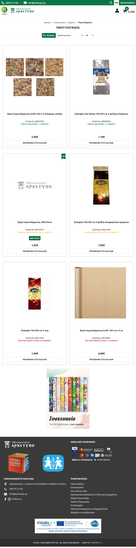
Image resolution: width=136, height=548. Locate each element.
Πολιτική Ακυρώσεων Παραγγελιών (89, 509)
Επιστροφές (77, 505)
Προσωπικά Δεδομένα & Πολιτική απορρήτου (94, 494)
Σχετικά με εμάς (79, 491)
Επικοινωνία (77, 487)
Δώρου (71, 22)
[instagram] (9, 499)
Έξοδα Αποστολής (80, 498)
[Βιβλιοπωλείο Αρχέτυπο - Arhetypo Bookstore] (22, 10)
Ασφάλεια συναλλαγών (83, 512)
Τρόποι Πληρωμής (80, 501)
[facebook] (5, 499)
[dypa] (68, 526)
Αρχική (47, 22)
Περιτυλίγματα (85, 22)
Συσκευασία (59, 22)
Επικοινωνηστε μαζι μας (19, 479)
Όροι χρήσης (77, 484)
